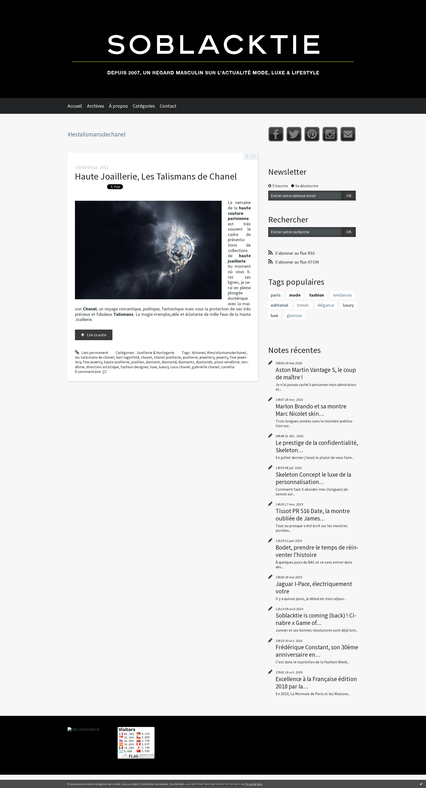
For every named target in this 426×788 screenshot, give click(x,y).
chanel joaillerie (167, 357)
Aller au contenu (16, 4)
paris (276, 295)
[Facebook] (276, 134)
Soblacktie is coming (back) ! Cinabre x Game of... (316, 619)
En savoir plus (253, 784)
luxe (153, 366)
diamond (169, 361)
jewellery (206, 357)
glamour (294, 315)
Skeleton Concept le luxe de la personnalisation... (313, 478)
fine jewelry (92, 361)
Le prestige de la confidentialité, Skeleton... (317, 446)
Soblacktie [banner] (213, 49)
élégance (326, 305)
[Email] (347, 134)
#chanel (198, 352)
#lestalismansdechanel (226, 352)
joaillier (137, 361)
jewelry (222, 357)
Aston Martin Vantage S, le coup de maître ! (316, 373)
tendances (342, 295)
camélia (227, 366)
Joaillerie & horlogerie (155, 352)
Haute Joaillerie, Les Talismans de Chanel (156, 176)
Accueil (75, 106)
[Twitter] (294, 134)
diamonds (204, 361)
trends (303, 305)
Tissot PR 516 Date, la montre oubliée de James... (313, 514)
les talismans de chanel (94, 357)
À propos (118, 106)
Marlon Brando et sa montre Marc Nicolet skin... (311, 410)
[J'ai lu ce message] (421, 784)
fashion (316, 295)
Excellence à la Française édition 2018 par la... (316, 682)
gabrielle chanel (205, 366)
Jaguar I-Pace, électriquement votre (314, 587)
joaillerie (190, 357)
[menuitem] (77, 106)
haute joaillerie (116, 361)
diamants (186, 361)
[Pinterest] (312, 134)
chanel (146, 357)
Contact (168, 106)
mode (295, 295)
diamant (153, 361)
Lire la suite (96, 334)
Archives (95, 106)
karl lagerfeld (127, 357)
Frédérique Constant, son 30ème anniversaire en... (317, 650)
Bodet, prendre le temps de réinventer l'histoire (317, 551)
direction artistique (102, 366)
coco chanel (180, 366)
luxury (164, 366)
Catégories (144, 106)
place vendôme (227, 361)
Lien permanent (94, 352)
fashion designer (134, 366)
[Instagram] (329, 134)
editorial (279, 305)
